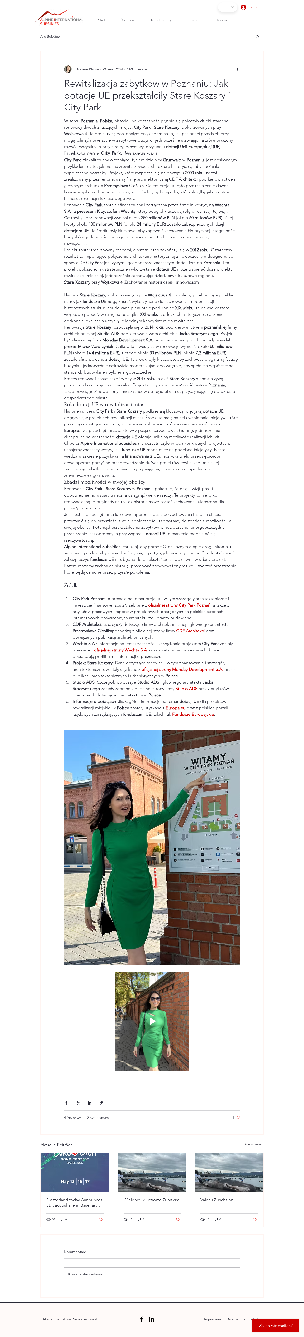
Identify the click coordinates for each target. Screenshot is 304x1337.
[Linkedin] (151, 1319)
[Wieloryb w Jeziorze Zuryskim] (152, 1172)
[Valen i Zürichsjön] (229, 1172)
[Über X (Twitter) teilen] (78, 1102)
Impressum (213, 1319)
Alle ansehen (254, 1144)
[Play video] (152, 1021)
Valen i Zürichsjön (216, 1200)
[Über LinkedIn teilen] (89, 1102)
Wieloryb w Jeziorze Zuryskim (151, 1200)
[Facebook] (141, 1319)
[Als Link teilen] (101, 1102)
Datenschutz (235, 1319)
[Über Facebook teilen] (66, 1102)
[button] (257, 37)
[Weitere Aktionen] (237, 69)
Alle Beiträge (50, 36)
